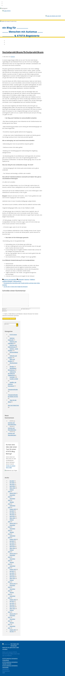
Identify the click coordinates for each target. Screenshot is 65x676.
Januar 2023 (13, 583)
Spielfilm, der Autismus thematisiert (12, 384)
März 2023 (12, 578)
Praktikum (32, 279)
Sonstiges (12, 377)
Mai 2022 (12, 605)
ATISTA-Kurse (13, 334)
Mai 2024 (12, 544)
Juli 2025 (12, 511)
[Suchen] (17, 325)
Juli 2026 (12, 481)
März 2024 (12, 548)
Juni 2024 (12, 543)
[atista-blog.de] (6, 10)
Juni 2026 (12, 482)
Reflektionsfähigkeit (7, 281)
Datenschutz (6, 671)
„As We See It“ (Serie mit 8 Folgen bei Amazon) (15, 286)
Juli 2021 (12, 631)
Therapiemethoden (13, 389)
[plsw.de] (53, 16)
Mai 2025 (12, 514)
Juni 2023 (12, 573)
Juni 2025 (12, 512)
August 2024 (13, 539)
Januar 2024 (13, 553)
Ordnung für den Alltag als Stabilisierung (12, 373)
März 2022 (12, 608)
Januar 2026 (13, 493)
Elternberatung (13, 363)
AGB (3, 672)
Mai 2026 (12, 484)
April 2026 (12, 486)
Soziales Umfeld (14, 379)
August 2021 (13, 629)
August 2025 (13, 509)
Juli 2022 (12, 601)
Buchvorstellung (14, 352)
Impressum (5, 669)
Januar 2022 (13, 613)
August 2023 (13, 569)
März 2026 (12, 488)
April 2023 (12, 576)
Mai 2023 (12, 574)
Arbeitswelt (21, 279)
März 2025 (12, 518)
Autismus (26, 279)
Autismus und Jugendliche (10, 279)
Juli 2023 (12, 571)
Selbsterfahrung (17, 281)
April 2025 (12, 516)
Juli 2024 (12, 541)
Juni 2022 (12, 603)
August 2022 (13, 599)
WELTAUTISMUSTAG (13, 405)
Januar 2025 (13, 523)
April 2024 (12, 546)
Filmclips (12, 366)
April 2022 (12, 606)
